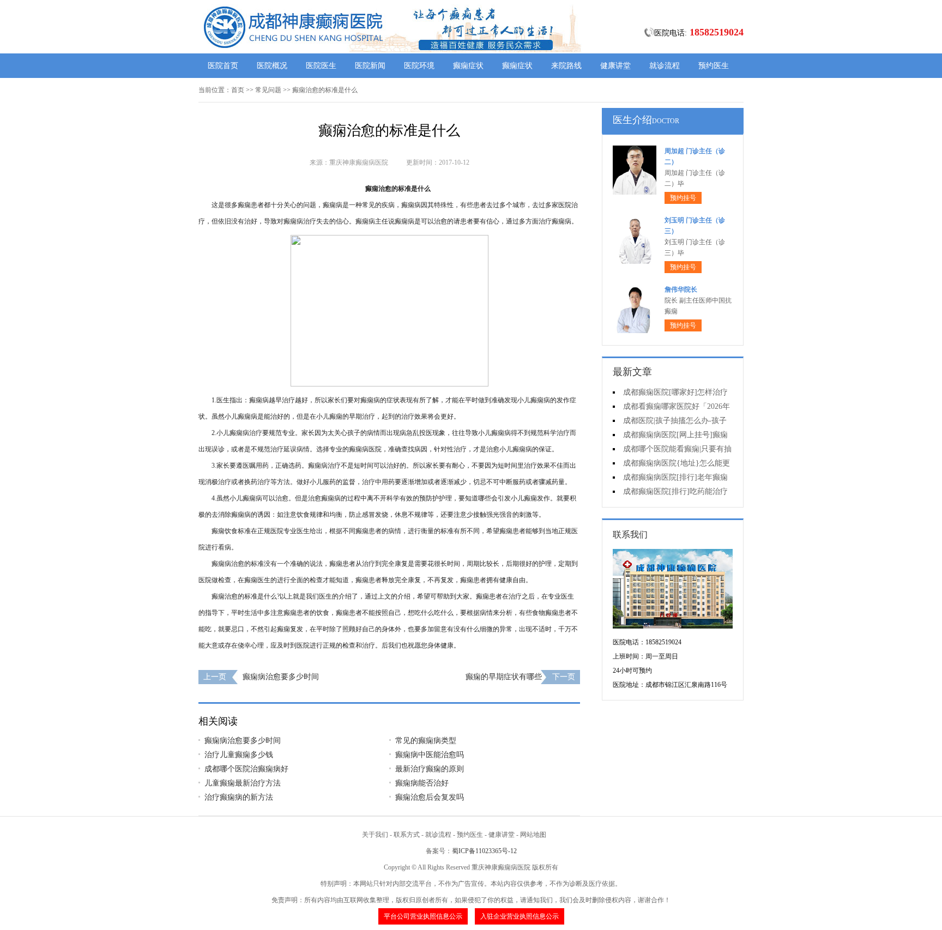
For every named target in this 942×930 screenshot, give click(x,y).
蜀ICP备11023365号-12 (484, 851)
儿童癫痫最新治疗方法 (242, 783)
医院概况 (272, 66)
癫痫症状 (468, 66)
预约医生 (713, 66)
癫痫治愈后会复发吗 (429, 797)
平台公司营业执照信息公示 (423, 916)
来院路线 (566, 66)
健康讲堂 (615, 66)
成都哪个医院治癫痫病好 (246, 769)
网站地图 (533, 834)
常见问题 (268, 90)
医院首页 (223, 66)
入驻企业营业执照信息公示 (519, 916)
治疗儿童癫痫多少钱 (238, 755)
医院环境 (419, 66)
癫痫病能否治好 (422, 783)
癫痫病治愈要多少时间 (281, 677)
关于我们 (375, 834)
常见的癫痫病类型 (425, 740)
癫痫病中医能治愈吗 (429, 755)
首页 (237, 90)
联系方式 (407, 834)
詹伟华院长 (681, 289)
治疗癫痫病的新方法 (238, 797)
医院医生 (321, 66)
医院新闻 (370, 66)
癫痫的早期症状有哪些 (504, 677)
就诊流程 (664, 66)
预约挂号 (683, 198)
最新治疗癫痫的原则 (429, 769)
